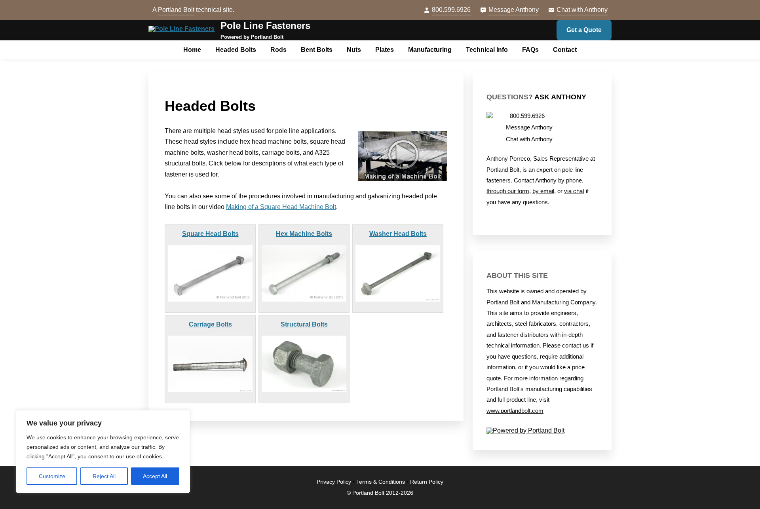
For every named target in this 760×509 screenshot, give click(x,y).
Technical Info (487, 49)
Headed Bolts (235, 49)
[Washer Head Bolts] (397, 273)
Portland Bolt (176, 9)
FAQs (530, 49)
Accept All (155, 476)
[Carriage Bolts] (210, 364)
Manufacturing (430, 49)
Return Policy (426, 482)
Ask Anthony (560, 97)
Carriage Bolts (210, 324)
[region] (103, 451)
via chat (574, 191)
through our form (507, 191)
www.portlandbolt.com (514, 411)
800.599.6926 (451, 9)
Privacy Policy (334, 482)
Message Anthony (513, 9)
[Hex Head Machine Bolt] (304, 273)
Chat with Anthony (582, 9)
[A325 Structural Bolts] (304, 364)
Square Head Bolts (210, 233)
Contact (565, 49)
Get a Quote (584, 30)
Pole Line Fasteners (265, 25)
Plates (384, 49)
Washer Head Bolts (398, 233)
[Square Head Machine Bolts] (210, 273)
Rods (278, 49)
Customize (52, 476)
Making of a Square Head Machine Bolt (281, 206)
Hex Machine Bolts (304, 233)
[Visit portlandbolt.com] (542, 430)
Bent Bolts (316, 49)
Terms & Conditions (380, 482)
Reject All (104, 476)
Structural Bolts (304, 324)
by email (543, 191)
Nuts (354, 49)
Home (192, 49)
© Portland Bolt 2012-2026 (380, 493)
